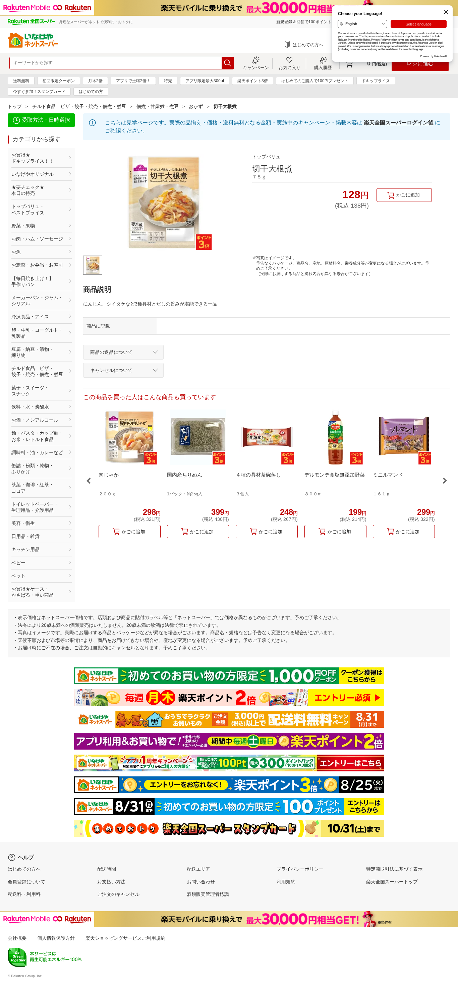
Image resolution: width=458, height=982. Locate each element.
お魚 (16, 252)
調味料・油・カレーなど (37, 452)
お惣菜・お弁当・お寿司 (37, 265)
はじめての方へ (308, 45)
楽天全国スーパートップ (392, 881)
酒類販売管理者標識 (208, 894)
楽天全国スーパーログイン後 (399, 122)
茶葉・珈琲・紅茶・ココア (32, 487)
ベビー (18, 562)
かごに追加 (408, 195)
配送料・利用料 (24, 894)
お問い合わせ (201, 881)
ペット (18, 576)
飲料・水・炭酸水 (30, 407)
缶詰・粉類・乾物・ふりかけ (32, 468)
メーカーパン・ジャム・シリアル (37, 300)
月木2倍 (95, 80)
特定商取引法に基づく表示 (394, 869)
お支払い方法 (111, 881)
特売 (168, 80)
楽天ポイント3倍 (252, 80)
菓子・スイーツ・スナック (30, 390)
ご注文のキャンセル (118, 894)
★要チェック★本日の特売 (27, 190)
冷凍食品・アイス (30, 316)
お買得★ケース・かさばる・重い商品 (32, 592)
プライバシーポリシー (300, 869)
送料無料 (21, 80)
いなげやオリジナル (32, 174)
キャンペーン (256, 67)
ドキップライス (376, 80)
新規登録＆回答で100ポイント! (304, 21)
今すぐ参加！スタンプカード (39, 91)
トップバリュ (266, 156)
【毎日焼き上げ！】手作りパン (32, 281)
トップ (15, 106)
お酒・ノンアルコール (34, 420)
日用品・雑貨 (25, 536)
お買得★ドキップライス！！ (32, 158)
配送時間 (106, 869)
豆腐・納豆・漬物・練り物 (32, 352)
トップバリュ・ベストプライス (27, 209)
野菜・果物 (23, 225)
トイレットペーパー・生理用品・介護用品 (34, 507)
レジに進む (420, 63)
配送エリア (198, 869)
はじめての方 (91, 91)
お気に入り (289, 67)
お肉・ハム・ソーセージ (37, 238)
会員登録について (26, 881)
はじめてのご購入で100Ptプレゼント (314, 80)
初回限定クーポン (59, 80)
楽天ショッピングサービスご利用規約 (125, 938)
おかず (196, 106)
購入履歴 (323, 67)
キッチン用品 (25, 549)
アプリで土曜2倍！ (133, 80)
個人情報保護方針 (56, 938)
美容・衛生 (23, 523)
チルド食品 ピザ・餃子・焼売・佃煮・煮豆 (79, 106)
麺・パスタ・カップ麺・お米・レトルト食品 (37, 436)
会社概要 (17, 938)
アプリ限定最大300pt (204, 80)
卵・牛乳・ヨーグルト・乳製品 (37, 333)
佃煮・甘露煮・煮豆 (157, 106)
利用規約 (286, 881)
